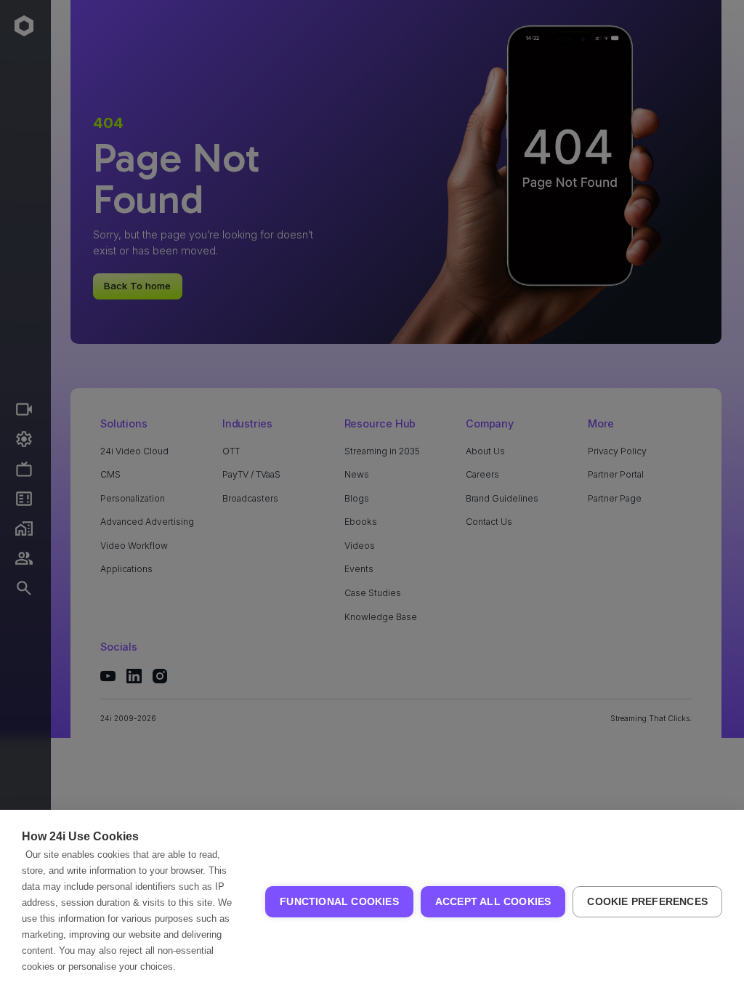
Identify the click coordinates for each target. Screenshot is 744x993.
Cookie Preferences (647, 901)
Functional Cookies (339, 901)
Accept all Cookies (493, 901)
